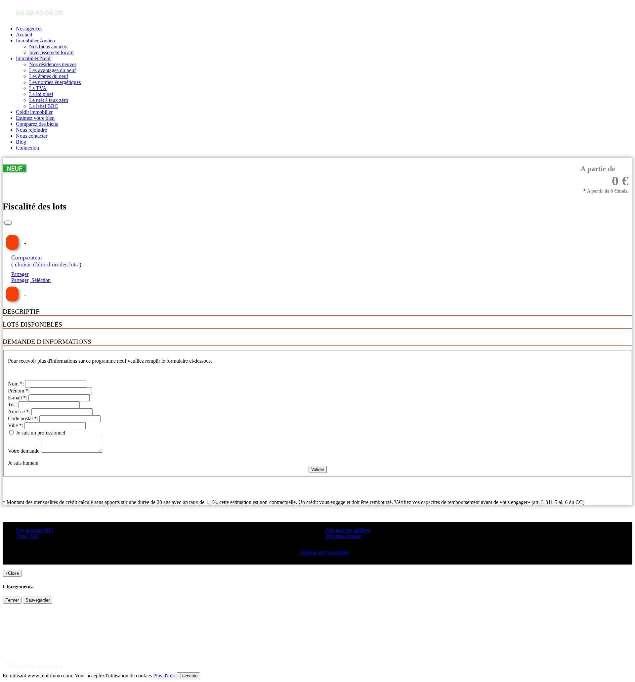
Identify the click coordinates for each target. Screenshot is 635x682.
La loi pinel (41, 94)
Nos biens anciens (48, 46)
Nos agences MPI (34, 530)
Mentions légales (342, 536)
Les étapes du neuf (48, 76)
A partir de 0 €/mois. (605, 191)
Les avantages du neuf (52, 70)
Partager (19, 274)
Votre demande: (25, 451)
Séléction (40, 280)
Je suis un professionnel (40, 432)
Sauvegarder (37, 600)
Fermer (12, 600)
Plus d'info (164, 675)
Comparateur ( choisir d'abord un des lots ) (46, 261)
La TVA (38, 88)
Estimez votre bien (35, 118)
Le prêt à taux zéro (48, 100)
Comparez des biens (37, 124)
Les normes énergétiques (55, 82)
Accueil (24, 34)
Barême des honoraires (324, 552)
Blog (21, 142)
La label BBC (43, 106)
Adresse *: (19, 411)
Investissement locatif (51, 52)
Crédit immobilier (34, 112)
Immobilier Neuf (33, 58)
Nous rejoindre (31, 130)
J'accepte (188, 675)
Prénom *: (19, 390)
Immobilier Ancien (35, 40)
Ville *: (16, 425)
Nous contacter (31, 136)
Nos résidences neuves (52, 64)
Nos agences (29, 28)
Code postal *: (23, 418)
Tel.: (13, 404)
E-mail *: (18, 397)
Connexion (27, 148)
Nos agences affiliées (347, 530)
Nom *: (16, 383)
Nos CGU (27, 536)
